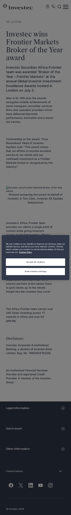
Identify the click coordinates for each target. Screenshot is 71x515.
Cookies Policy (25, 252)
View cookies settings (35, 271)
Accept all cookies (35, 262)
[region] (35, 257)
